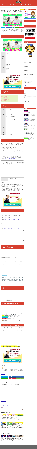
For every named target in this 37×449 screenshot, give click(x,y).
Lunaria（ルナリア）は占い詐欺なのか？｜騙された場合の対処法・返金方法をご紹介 (31, 111)
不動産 (25, 93)
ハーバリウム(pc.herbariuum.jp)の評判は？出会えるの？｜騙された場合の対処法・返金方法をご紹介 (29, 125)
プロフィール (8, 4)
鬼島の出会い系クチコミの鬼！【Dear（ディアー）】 (11, 219)
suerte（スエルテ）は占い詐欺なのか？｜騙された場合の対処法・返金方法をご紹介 (31, 115)
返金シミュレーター (15, 4)
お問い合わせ (29, 4)
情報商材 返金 (26, 103)
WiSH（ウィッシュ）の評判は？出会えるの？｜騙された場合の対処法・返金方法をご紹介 (31, 129)
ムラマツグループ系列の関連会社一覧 (9, 158)
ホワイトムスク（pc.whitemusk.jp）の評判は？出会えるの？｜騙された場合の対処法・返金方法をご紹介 (29, 133)
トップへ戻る (4, 4)
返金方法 (11, 4)
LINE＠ (20, 4)
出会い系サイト (3, 374)
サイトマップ (33, 4)
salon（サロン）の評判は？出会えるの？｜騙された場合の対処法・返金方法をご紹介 (31, 138)
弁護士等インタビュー (24, 4)
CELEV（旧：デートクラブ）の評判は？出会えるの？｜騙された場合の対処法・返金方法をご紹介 (31, 120)
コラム (25, 91)
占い (24, 99)
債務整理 (25, 95)
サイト (1, 398)
